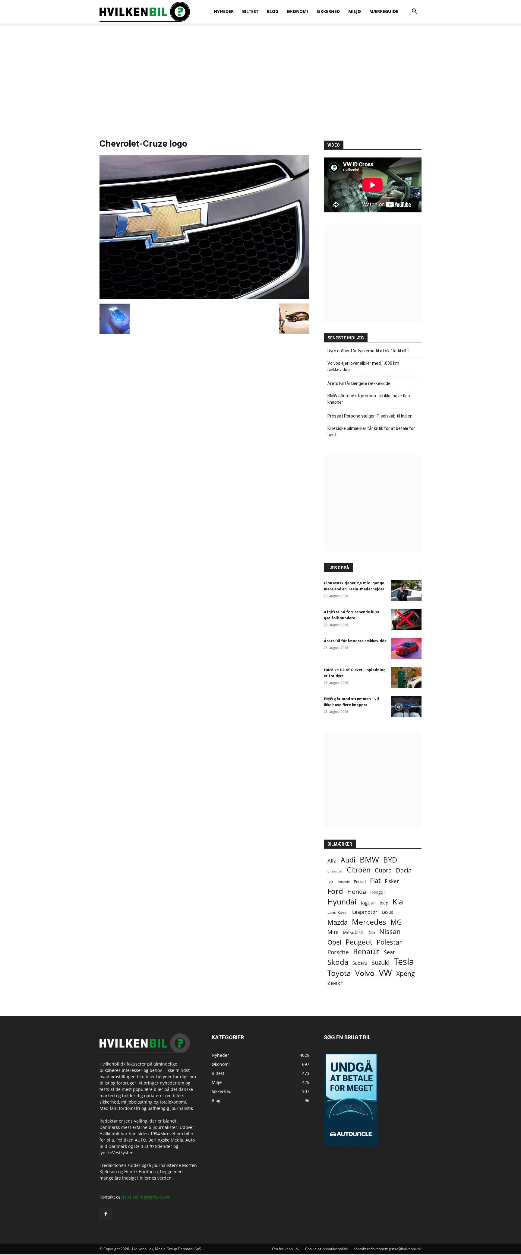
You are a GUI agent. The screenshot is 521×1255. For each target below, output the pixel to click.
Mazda (337, 922)
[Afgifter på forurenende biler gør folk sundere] (406, 619)
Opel (334, 942)
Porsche (338, 952)
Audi (348, 860)
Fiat (375, 881)
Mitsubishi (354, 932)
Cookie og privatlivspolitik (326, 1248)
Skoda (337, 962)
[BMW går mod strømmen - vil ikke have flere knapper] (406, 706)
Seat (389, 952)
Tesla (404, 961)
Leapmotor (364, 912)
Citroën (359, 870)
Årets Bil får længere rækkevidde (358, 383)
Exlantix (343, 881)
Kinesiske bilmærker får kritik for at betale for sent (371, 431)
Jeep (384, 903)
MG (396, 922)
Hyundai (341, 901)
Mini (333, 932)
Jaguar (368, 902)
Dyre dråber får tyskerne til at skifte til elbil (368, 350)
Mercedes (369, 922)
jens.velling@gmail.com (147, 1197)
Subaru (359, 963)
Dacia (404, 870)
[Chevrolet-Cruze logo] (204, 297)
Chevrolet (335, 871)
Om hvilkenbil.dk (285, 1248)
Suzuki (380, 962)
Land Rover (337, 912)
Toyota (339, 973)
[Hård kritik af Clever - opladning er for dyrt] (406, 677)
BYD (390, 859)
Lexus (387, 912)
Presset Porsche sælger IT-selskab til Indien (369, 416)
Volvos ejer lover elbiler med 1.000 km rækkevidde (363, 366)
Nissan (390, 931)
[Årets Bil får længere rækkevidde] (406, 648)
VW (385, 972)
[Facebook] (105, 1214)
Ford (335, 891)
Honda (356, 891)
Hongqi (377, 892)
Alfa (331, 860)
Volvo (364, 973)
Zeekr (335, 983)
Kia (398, 901)
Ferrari (360, 881)
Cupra (383, 870)
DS (330, 881)
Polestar (389, 942)
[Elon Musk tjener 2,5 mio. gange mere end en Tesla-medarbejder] (406, 590)
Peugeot (359, 942)
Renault (366, 951)
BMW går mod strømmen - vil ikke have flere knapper (369, 399)
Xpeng (405, 974)
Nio (372, 932)
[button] (414, 12)
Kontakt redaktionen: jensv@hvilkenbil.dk (387, 1248)
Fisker (392, 881)
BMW (369, 859)
